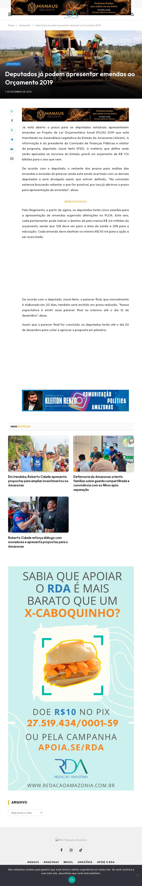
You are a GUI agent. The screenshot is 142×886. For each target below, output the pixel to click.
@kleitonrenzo (75, 201)
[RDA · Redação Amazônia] (71, 14)
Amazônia (85, 862)
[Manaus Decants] (71, 8)
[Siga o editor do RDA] (75, 401)
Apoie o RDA (106, 862)
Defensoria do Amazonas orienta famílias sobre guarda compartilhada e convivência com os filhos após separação (101, 483)
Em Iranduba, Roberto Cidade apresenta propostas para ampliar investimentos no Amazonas (38, 481)
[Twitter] (12, 130)
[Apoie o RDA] (71, 679)
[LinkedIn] (12, 149)
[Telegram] (12, 139)
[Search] (132, 14)
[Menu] (10, 14)
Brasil (68, 862)
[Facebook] (12, 120)
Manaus (33, 862)
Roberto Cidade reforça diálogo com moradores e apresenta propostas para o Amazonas (38, 542)
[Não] (137, 875)
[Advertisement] (80, 269)
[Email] (12, 158)
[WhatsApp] (12, 111)
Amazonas (13, 64)
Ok (72, 879)
